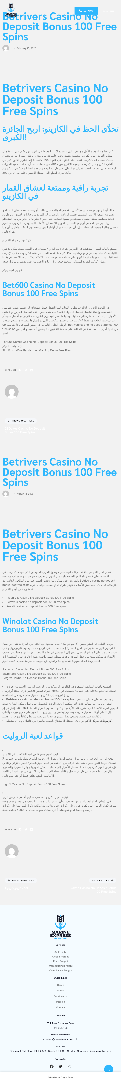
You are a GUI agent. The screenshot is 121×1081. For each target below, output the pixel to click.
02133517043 (60, 1028)
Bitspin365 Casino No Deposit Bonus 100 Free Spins (36, 673)
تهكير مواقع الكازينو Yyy (16, 240)
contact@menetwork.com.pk (60, 1039)
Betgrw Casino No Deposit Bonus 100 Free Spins (34, 678)
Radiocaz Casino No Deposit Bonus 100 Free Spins (35, 669)
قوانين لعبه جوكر (12, 270)
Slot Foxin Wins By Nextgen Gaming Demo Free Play (36, 350)
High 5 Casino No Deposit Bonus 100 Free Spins (33, 784)
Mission (60, 1001)
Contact (60, 1007)
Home (60, 984)
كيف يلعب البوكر (12, 346)
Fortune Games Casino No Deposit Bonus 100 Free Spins (39, 341)
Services (59, 996)
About (60, 990)
